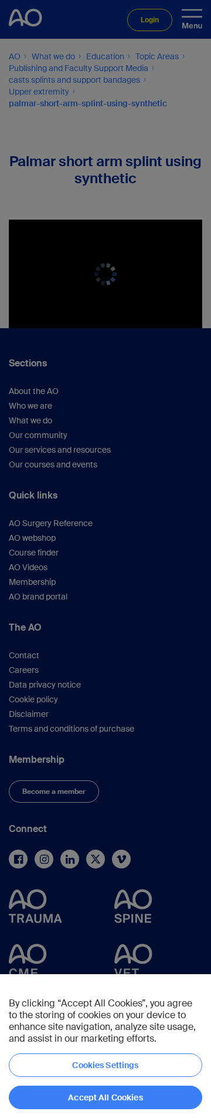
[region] (105, 1046)
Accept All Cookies (105, 1097)
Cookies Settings (105, 1065)
